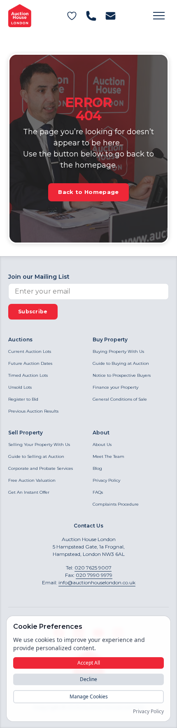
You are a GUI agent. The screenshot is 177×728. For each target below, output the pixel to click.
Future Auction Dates (30, 363)
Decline (88, 679)
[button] (159, 16)
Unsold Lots (20, 387)
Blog (97, 468)
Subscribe (33, 311)
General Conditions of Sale (120, 399)
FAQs (98, 492)
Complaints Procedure (116, 504)
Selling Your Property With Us (39, 444)
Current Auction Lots (29, 351)
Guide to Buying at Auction (121, 363)
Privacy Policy (106, 480)
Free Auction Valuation (32, 480)
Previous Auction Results (33, 411)
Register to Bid (23, 399)
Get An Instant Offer (28, 492)
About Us (102, 444)
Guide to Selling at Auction (36, 456)
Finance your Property (115, 387)
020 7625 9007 (93, 568)
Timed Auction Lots (28, 375)
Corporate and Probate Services (40, 468)
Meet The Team (108, 456)
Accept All (88, 662)
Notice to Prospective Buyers (122, 375)
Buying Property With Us (118, 351)
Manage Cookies (89, 696)
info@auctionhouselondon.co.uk (96, 582)
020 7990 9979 (94, 575)
